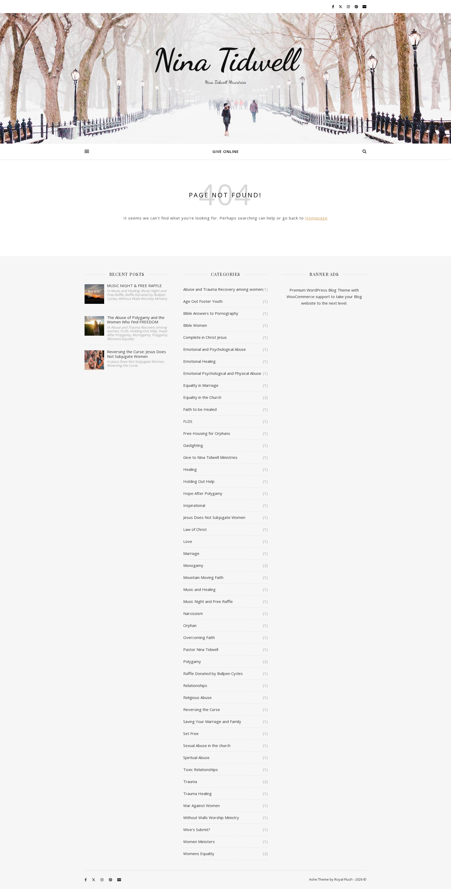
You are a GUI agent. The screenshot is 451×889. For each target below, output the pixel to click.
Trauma (190, 781)
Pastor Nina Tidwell (200, 649)
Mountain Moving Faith (203, 577)
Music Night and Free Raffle (208, 601)
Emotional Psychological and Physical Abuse (222, 373)
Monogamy (193, 565)
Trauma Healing (197, 793)
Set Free (191, 733)
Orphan (190, 625)
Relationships (195, 685)
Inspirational (194, 505)
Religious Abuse (197, 697)
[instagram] (349, 6)
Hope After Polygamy (202, 493)
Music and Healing (199, 589)
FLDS (187, 421)
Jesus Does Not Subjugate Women (214, 517)
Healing (190, 469)
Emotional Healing (199, 361)
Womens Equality (198, 853)
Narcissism (193, 613)
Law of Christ (195, 529)
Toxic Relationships (200, 769)
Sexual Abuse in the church (206, 745)
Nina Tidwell (225, 60)
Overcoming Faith (199, 637)
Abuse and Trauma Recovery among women (223, 289)
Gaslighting (193, 445)
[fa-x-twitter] (341, 6)
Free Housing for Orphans (206, 433)
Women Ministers (199, 841)
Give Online (225, 151)
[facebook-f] (333, 6)
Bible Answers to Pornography (210, 313)
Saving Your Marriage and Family (212, 721)
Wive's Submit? (196, 829)
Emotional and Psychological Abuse (214, 349)
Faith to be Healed (200, 409)
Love (187, 541)
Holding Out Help (199, 481)
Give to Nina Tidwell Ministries (210, 457)
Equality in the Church (202, 397)
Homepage (316, 218)
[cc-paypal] (364, 6)
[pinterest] (357, 6)
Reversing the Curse (201, 709)
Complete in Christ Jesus (205, 337)
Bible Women (195, 325)
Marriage (191, 553)
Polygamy (192, 661)
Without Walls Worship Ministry (211, 817)
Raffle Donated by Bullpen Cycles (213, 673)
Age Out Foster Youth (203, 301)
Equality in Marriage (200, 385)
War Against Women (201, 805)
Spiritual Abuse (196, 757)
